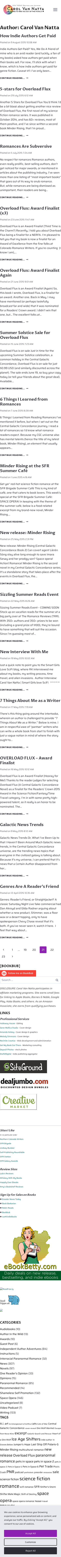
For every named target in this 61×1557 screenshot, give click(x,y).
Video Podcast (9, 1408)
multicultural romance (31, 1450)
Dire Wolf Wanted (45, 1428)
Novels (4, 1368)
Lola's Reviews (6, 1173)
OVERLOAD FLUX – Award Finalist (26, 760)
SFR (37, 1486)
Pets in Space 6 (31, 1466)
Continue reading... (14, 78)
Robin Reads (8, 1207)
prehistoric (29, 1472)
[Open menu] (55, 9)
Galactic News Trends (21, 824)
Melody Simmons (8, 1036)
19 (25, 950)
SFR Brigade (5, 1143)
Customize (30, 1542)
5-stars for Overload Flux (25, 89)
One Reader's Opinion (14, 1373)
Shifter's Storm (48, 1487)
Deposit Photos (7, 1049)
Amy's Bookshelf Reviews (11, 1186)
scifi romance (27, 1487)
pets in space (24, 1461)
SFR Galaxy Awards (9, 1160)
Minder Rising (9, 1449)
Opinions (5, 1378)
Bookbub (6, 1212)
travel (45, 1501)
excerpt (21, 1433)
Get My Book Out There (10, 1045)
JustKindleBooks (9, 1216)
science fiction (9, 1479)
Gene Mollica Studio (9, 1027)
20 (34, 950)
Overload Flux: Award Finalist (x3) (30, 211)
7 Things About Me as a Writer (30, 700)
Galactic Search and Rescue (39, 1433)
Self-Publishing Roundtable (12, 1152)
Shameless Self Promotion (17, 1393)
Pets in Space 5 (15, 1466)
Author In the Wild (11, 1334)
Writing (4, 1412)
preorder (38, 1472)
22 (52, 950)
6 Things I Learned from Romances (24, 402)
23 (3, 956)
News (3, 1363)
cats (34, 1424)
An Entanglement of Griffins (20, 1424)
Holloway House (7, 1023)
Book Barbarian (9, 1203)
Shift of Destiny (29, 1494)
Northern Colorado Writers (11, 1139)
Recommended (10, 1388)
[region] (30, 1531)
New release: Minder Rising (27, 532)
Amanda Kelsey (7, 1032)
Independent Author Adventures (20, 1349)
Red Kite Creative (7, 1040)
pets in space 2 (44, 1461)
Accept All (30, 1533)
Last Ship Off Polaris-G (45, 1444)
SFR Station (5, 1156)
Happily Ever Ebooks (9, 1182)
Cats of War (42, 1423)
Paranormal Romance (14, 1383)
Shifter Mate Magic (10, 1494)
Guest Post (7, 1344)
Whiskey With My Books (11, 1177)
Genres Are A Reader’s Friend (29, 886)
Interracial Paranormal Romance (20, 1359)
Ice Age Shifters (26, 1439)
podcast (19, 1472)
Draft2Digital (5, 1053)
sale (56, 1471)
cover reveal (30, 1428)
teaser (38, 1501)
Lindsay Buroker (7, 1147)
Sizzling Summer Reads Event (29, 594)
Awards (5, 1339)
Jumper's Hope (22, 1444)
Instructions (7, 1354)
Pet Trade (46, 1466)
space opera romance (23, 1501)
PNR (10, 1472)
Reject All (31, 1551)
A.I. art (4, 1424)
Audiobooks (7, 1329)
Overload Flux (24, 1455)
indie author (46, 1439)
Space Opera (8, 1398)
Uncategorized (9, 1403)
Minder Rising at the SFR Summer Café (24, 468)
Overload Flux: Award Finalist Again (30, 273)
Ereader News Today (11, 1199)
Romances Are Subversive (26, 146)
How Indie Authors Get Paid (28, 36)
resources (47, 1472)
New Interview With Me (24, 652)
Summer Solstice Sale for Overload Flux (25, 335)
